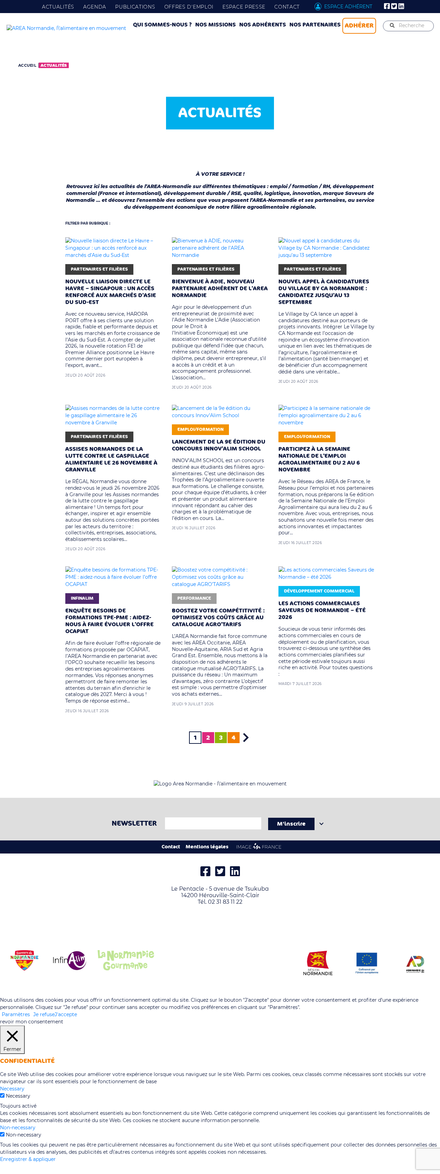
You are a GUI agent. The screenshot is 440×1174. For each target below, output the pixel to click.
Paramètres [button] (16, 1014)
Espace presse (243, 7)
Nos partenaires (315, 24)
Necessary (18, 1096)
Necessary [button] (12, 1089)
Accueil (27, 65)
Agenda (94, 7)
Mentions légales (207, 847)
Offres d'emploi (189, 7)
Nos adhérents (262, 24)
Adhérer (359, 25)
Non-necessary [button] (17, 1127)
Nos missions (215, 24)
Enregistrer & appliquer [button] (28, 1159)
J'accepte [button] (66, 1014)
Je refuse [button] (44, 1014)
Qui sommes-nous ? (162, 24)
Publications (135, 7)
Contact (287, 7)
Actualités (58, 7)
